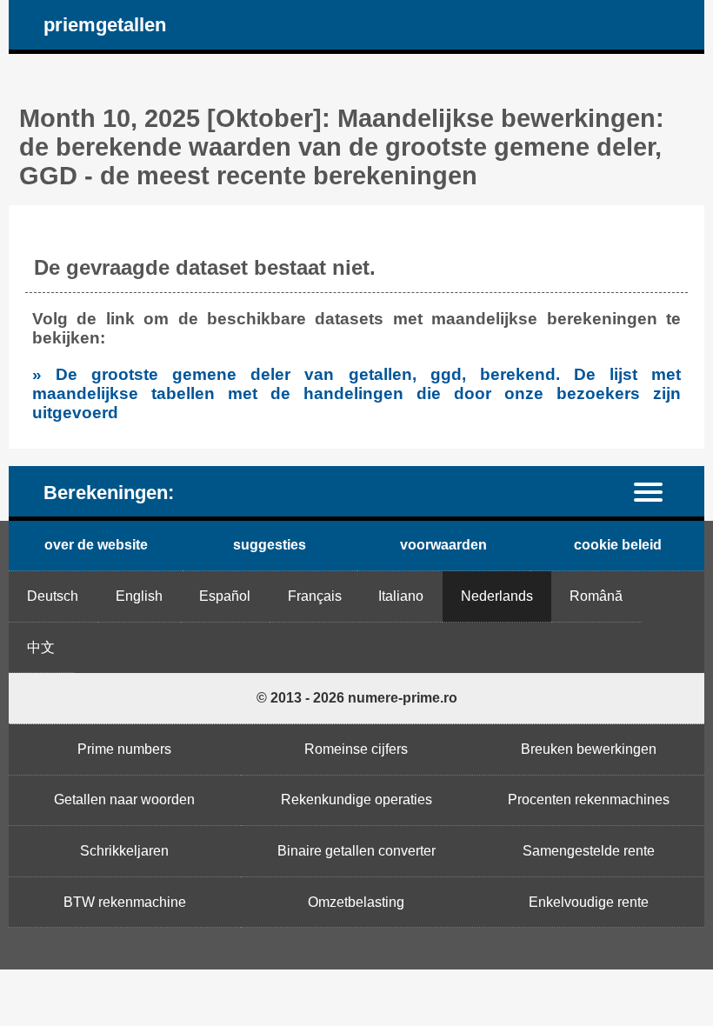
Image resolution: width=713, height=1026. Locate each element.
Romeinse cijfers (356, 749)
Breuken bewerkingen (588, 749)
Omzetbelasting (356, 902)
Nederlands (497, 596)
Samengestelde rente (589, 850)
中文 (41, 647)
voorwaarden (443, 544)
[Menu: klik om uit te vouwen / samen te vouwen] (658, 491)
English (139, 596)
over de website (96, 544)
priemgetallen (104, 25)
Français (315, 596)
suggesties (269, 544)
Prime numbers (124, 749)
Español (224, 596)
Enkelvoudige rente (589, 902)
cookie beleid (618, 544)
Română (596, 596)
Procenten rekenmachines (589, 799)
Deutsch (52, 596)
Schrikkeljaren (124, 850)
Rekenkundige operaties (356, 799)
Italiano (400, 596)
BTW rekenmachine (124, 902)
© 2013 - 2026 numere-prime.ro (357, 697)
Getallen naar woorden (124, 799)
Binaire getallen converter (356, 850)
